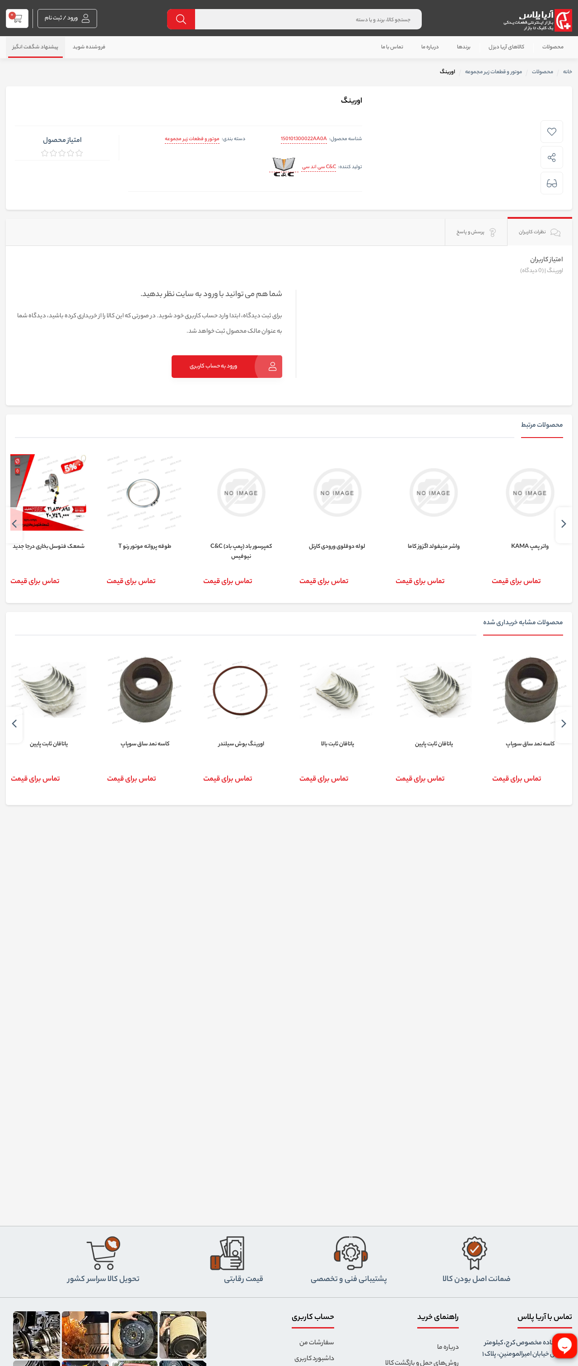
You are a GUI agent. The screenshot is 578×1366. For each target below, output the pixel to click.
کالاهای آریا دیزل (506, 47)
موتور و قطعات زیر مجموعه (192, 139)
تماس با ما (392, 47)
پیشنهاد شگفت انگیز (35, 47)
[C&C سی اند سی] (283, 168)
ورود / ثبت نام (62, 18)
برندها (464, 47)
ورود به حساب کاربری (213, 366)
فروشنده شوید (89, 47)
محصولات (553, 47)
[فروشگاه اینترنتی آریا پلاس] (537, 20)
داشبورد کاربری (314, 1359)
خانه (567, 72)
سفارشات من (316, 1343)
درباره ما (430, 47)
